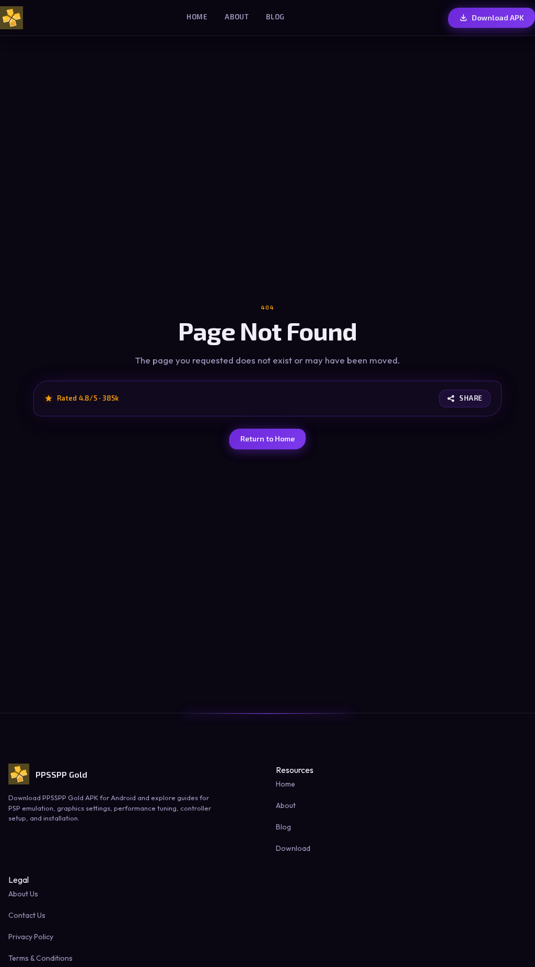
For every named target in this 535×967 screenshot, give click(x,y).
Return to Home (267, 438)
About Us (23, 893)
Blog (275, 17)
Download (293, 848)
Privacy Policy (30, 936)
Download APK (498, 17)
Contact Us (26, 915)
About (237, 17)
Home (197, 17)
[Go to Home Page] (11, 17)
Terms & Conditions (40, 958)
